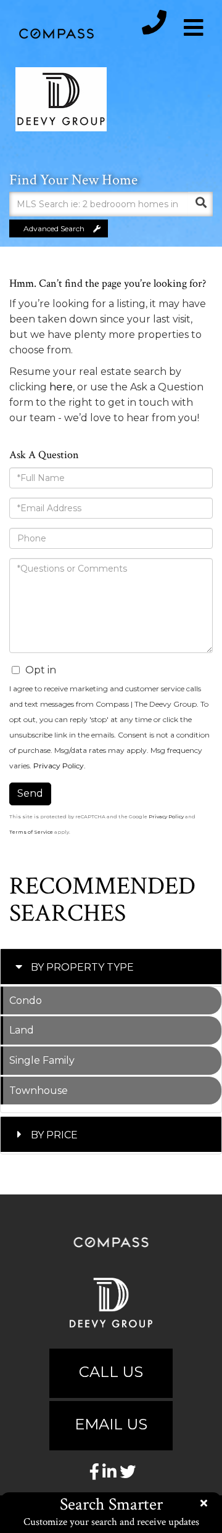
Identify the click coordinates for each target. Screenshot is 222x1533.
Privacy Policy (58, 765)
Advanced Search (53, 228)
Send (30, 793)
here (61, 387)
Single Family (42, 1060)
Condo (25, 1000)
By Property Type (82, 967)
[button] (200, 204)
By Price (54, 1135)
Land (21, 1030)
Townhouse (38, 1090)
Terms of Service (31, 832)
